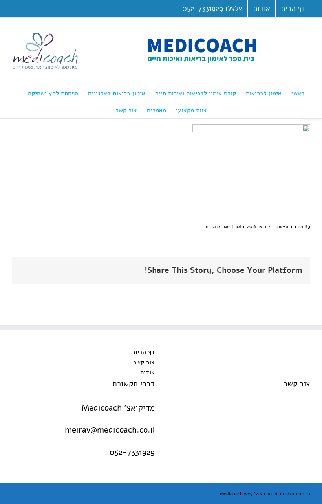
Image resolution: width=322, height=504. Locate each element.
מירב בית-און (290, 226)
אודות (147, 372)
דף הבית (144, 352)
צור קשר (144, 362)
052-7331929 (132, 452)
